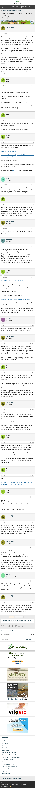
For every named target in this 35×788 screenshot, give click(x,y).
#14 (33, 442)
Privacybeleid (6, 773)
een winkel (15, 170)
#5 (33, 185)
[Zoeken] (33, 6)
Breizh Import (6, 748)
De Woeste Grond (7, 759)
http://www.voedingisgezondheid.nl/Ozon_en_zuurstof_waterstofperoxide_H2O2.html (17, 483)
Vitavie (4, 745)
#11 (33, 343)
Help (24, 784)
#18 (33, 548)
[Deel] (31, 34)
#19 (33, 581)
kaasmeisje (5, 18)
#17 (33, 522)
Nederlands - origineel (8, 782)
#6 (33, 204)
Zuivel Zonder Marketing (9, 766)
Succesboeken (6, 769)
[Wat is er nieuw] (29, 6)
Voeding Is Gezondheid (9, 752)
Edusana (4, 771)
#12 (33, 372)
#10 (33, 325)
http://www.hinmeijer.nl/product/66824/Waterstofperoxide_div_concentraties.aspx (17, 156)
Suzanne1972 (30, 640)
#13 (33, 409)
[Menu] (2, 7)
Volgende (18, 617)
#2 (33, 85)
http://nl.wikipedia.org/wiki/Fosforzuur (13, 280)
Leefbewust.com (7, 741)
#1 (33, 34)
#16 (33, 497)
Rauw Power (6, 750)
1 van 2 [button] (11, 617)
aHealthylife (5, 743)
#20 (33, 602)
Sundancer (5, 762)
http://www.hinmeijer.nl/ (8, 151)
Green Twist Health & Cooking (11, 757)
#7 (33, 228)
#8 (33, 246)
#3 (33, 120)
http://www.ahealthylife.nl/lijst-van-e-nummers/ (16, 299)
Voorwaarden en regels (7, 784)
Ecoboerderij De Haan (8, 764)
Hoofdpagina (4, 786)
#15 (33, 475)
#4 (33, 142)
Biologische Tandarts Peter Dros (12, 755)
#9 (33, 277)
